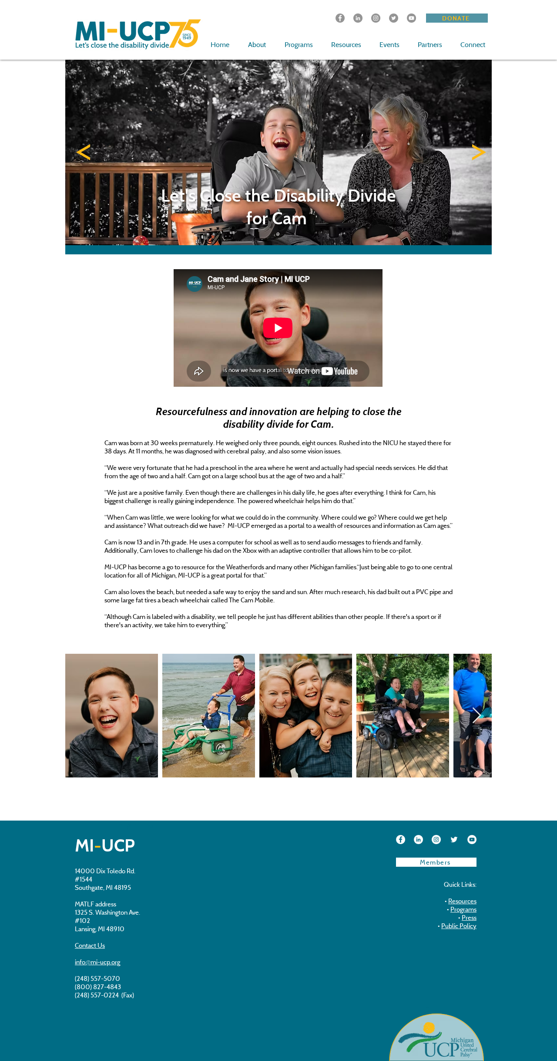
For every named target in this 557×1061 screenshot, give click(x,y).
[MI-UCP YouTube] (471, 839)
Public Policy (458, 926)
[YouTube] (411, 18)
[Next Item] (477, 715)
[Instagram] (375, 18)
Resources (462, 901)
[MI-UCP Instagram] (436, 839)
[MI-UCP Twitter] (393, 18)
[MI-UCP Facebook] (340, 18)
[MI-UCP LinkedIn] (357, 18)
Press (469, 917)
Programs (463, 909)
